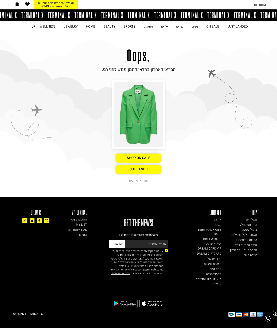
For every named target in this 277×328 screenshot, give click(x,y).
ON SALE (212, 26)
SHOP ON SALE (138, 158)
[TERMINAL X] (138, 15)
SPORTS (129, 26)
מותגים (148, 26)
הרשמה (117, 243)
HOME (90, 26)
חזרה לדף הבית (138, 180)
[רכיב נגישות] (274, 313)
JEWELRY (71, 26)
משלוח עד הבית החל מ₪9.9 (56, 3)
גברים (180, 26)
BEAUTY (109, 26)
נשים (195, 26)
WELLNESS (48, 26)
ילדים (164, 26)
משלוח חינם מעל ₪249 (56, 6)
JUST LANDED (237, 26)
